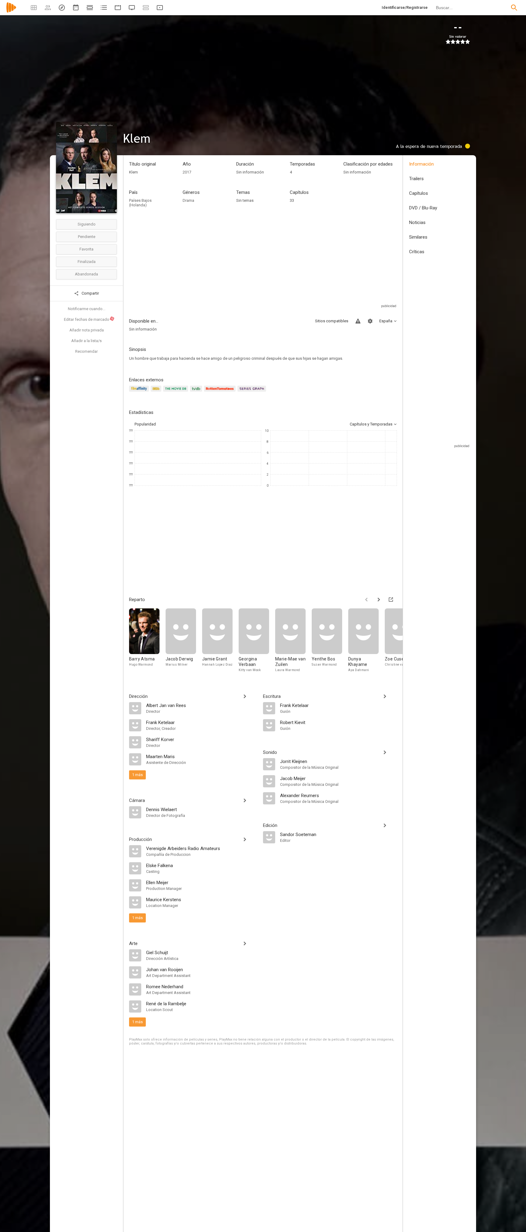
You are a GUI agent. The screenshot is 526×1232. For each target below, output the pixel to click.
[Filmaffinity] (140, 392)
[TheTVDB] (197, 392)
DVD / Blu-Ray (423, 208)
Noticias (417, 222)
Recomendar (86, 351)
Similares (418, 237)
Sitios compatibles (331, 321)
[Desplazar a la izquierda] (366, 599)
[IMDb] (157, 392)
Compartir (90, 293)
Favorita (86, 249)
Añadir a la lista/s (86, 340)
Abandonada (86, 274)
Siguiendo (87, 224)
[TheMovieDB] (176, 392)
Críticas (416, 251)
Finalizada (87, 261)
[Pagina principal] (11, 11)
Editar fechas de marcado (89, 319)
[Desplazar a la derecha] (379, 599)
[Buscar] (514, 7)
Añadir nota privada (86, 330)
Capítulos (418, 193)
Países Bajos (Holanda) (140, 202)
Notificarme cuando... (86, 308)
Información (421, 164)
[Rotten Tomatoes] (221, 392)
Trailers (416, 178)
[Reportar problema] (358, 321)
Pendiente (86, 236)
